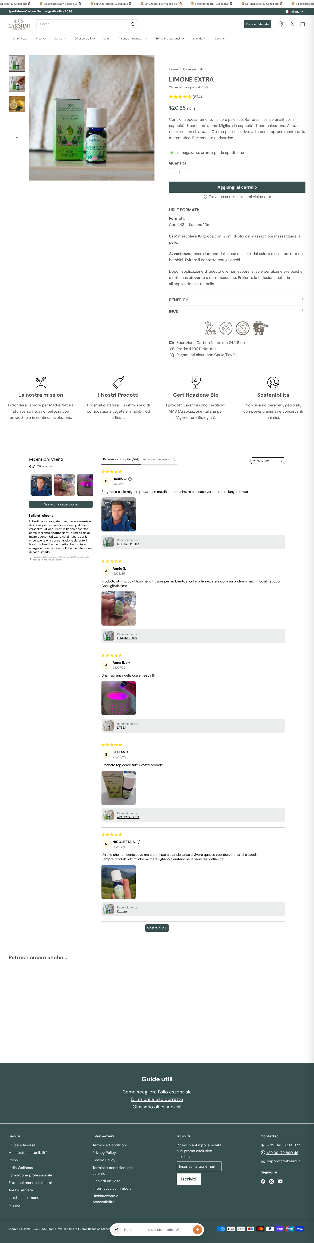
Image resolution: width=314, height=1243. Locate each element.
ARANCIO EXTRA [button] (128, 817)
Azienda (197, 38)
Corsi (218, 38)
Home (174, 69)
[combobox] (87, 24)
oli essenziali (193, 69)
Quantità (177, 163)
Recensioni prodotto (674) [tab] (121, 459)
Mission (15, 1205)
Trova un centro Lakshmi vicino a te (240, 196)
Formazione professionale (30, 1175)
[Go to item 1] (41, 485)
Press (13, 1160)
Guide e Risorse (22, 1145)
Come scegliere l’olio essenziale (157, 1092)
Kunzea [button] (122, 911)
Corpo (58, 38)
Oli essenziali (83, 38)
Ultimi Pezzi (20, 38)
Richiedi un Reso (106, 1181)
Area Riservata (21, 1190)
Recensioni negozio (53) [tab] (158, 459)
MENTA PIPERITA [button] (128, 544)
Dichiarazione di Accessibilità (105, 1199)
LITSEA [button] (121, 727)
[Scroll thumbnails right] (87, 485)
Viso (39, 38)
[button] (181, 96)
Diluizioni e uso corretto (157, 1099)
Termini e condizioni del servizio (112, 1170)
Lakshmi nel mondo (25, 1197)
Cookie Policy (103, 1160)
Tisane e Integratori (131, 38)
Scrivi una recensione (61, 504)
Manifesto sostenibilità (28, 1152)
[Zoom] (91, 117)
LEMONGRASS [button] (127, 638)
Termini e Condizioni (109, 1145)
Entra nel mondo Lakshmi (30, 1182)
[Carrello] (302, 24)
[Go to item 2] (64, 485)
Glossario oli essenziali (157, 1107)
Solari (106, 38)
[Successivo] (17, 136)
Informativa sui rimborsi (112, 1188)
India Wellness (21, 1167)
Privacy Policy (104, 1152)
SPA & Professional (168, 38)
